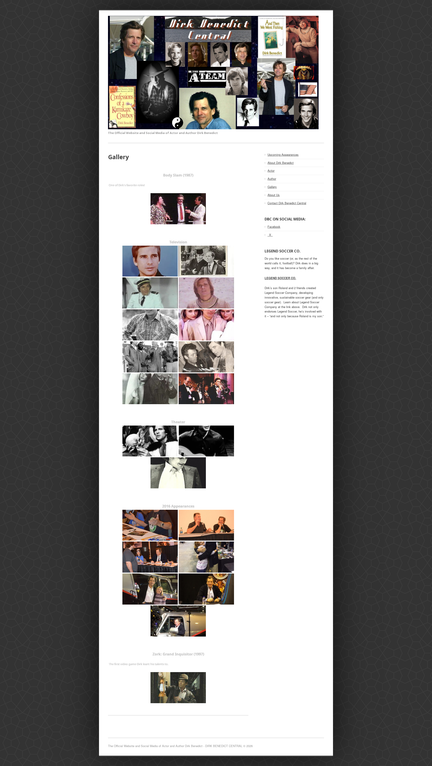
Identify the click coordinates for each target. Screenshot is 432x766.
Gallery (272, 187)
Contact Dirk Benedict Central (287, 203)
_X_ (270, 235)
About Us (274, 195)
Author (272, 179)
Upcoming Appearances (283, 154)
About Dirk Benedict (281, 163)
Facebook (274, 226)
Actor (271, 170)
